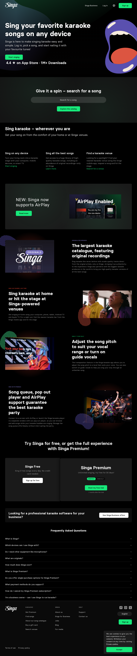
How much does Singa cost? (18, 565)
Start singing (11, 166)
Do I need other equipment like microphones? (26, 552)
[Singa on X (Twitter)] (130, 607)
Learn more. (51, 168)
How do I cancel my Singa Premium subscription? (28, 591)
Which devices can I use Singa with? (22, 545)
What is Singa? (12, 538)
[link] (91, 6)
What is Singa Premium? (16, 571)
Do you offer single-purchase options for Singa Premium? (32, 578)
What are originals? (14, 558)
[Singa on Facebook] (120, 607)
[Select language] (114, 6)
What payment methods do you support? (24, 584)
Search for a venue (95, 168)
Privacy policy (112, 644)
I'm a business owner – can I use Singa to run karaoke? (30, 597)
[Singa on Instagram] (125, 607)
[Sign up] (125, 617)
